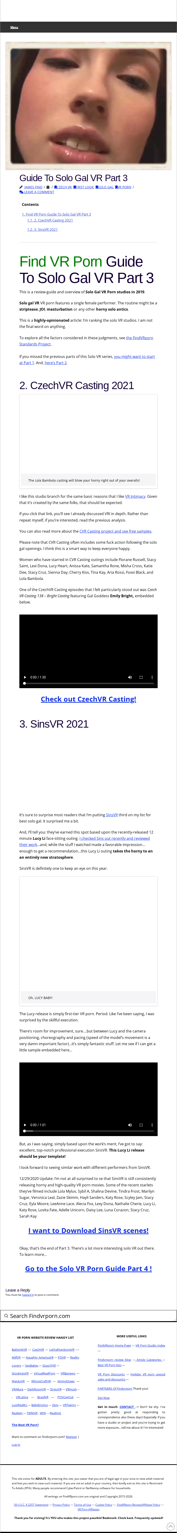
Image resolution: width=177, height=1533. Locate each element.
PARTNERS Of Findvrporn (115, 1388)
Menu (14, 27)
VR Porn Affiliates (89, 1509)
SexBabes (31, 1365)
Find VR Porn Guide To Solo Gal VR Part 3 (56, 214)
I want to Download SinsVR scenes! (88, 1230)
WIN (43, 1413)
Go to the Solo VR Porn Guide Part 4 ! (88, 1268)
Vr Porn (124, 187)
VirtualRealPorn (44, 1373)
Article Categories (149, 1360)
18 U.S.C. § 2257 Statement (31, 1505)
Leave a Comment (38, 192)
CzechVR (38, 1349)
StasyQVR (49, 1365)
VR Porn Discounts (111, 1374)
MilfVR (16, 1357)
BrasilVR (42, 1397)
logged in (28, 1295)
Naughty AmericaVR (39, 1357)
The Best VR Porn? (25, 1425)
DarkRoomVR (36, 1389)
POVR (62, 1357)
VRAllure (17, 1389)
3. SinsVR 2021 (42, 229)
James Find (33, 187)
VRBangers (68, 1373)
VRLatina (22, 1397)
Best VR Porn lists (109, 1365)
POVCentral (65, 1397)
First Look (85, 187)
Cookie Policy (103, 1505)
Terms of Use (82, 1505)
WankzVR (18, 1381)
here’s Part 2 (56, 362)
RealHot (55, 1413)
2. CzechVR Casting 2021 (50, 220)
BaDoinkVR (19, 1349)
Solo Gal (105, 187)
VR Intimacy (135, 496)
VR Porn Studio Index (150, 1345)
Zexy (55, 1405)
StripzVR (56, 1389)
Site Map (104, 1398)
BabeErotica (39, 1405)
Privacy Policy (61, 1505)
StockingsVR (20, 1373)
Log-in (16, 1445)
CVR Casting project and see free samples (115, 531)
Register (71, 1437)
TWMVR (32, 1413)
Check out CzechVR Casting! (88, 699)
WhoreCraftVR (41, 1381)
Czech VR (64, 187)
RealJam (17, 1413)
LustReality (20, 1405)
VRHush (71, 1389)
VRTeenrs (69, 1405)
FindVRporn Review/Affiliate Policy (138, 1505)
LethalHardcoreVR (61, 1349)
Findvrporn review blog (114, 1360)
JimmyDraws (66, 1381)
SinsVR (112, 814)
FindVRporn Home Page (114, 1345)
